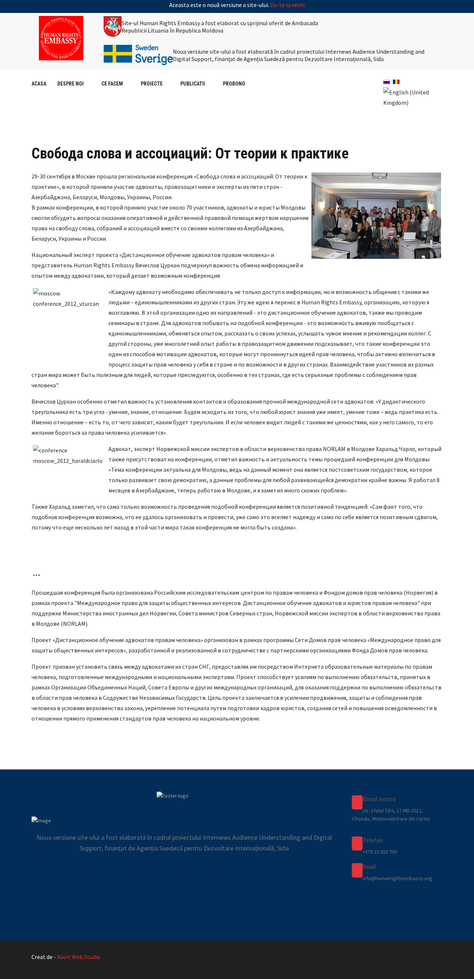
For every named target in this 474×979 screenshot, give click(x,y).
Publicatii (192, 84)
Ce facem (112, 84)
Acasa (38, 84)
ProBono (234, 84)
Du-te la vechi (287, 5)
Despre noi (70, 84)
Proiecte (152, 84)
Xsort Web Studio (78, 956)
